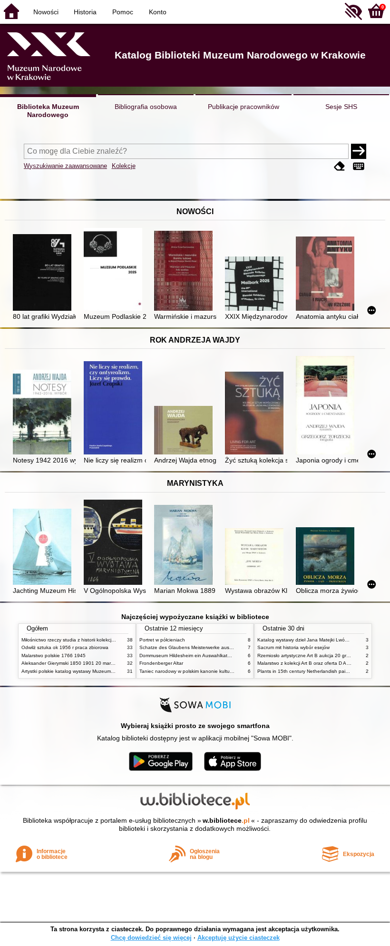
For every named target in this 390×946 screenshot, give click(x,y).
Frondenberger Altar (161, 663)
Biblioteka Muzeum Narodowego (48, 110)
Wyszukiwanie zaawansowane (65, 165)
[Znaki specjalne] (358, 167)
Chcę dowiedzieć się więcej (151, 937)
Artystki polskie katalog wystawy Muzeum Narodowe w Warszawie (92, 671)
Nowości (45, 12)
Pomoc (122, 12)
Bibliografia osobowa (146, 106)
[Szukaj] (358, 151)
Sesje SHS (341, 106)
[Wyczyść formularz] (339, 167)
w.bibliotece (226, 820)
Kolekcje (124, 165)
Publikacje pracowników (243, 106)
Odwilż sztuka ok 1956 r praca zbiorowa (64, 647)
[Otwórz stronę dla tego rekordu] (44, 273)
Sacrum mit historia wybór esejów (293, 647)
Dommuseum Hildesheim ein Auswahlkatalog (188, 655)
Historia (85, 12)
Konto (157, 12)
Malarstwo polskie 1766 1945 (53, 655)
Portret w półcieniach (162, 639)
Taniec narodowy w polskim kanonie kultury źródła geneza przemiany (214, 671)
